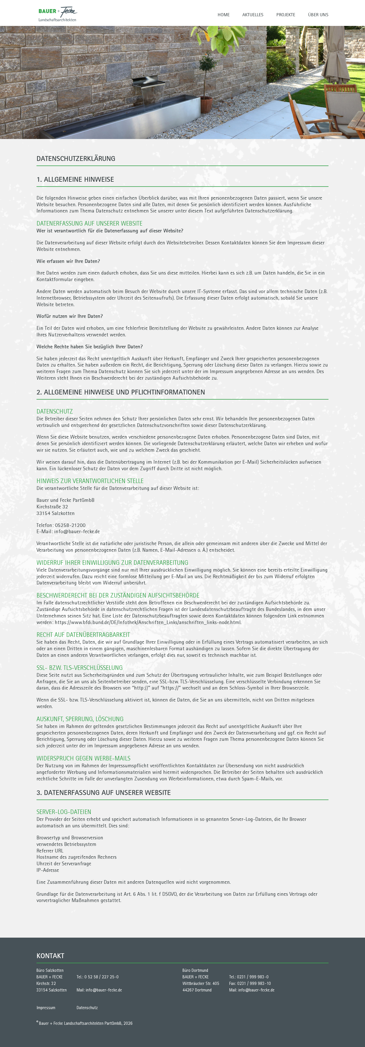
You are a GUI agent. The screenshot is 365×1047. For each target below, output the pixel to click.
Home (224, 14)
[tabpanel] (182, 82)
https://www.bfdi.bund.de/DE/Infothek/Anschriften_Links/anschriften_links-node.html (148, 622)
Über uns (318, 14)
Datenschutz (87, 1007)
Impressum (45, 1007)
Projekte (285, 14)
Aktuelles (252, 14)
